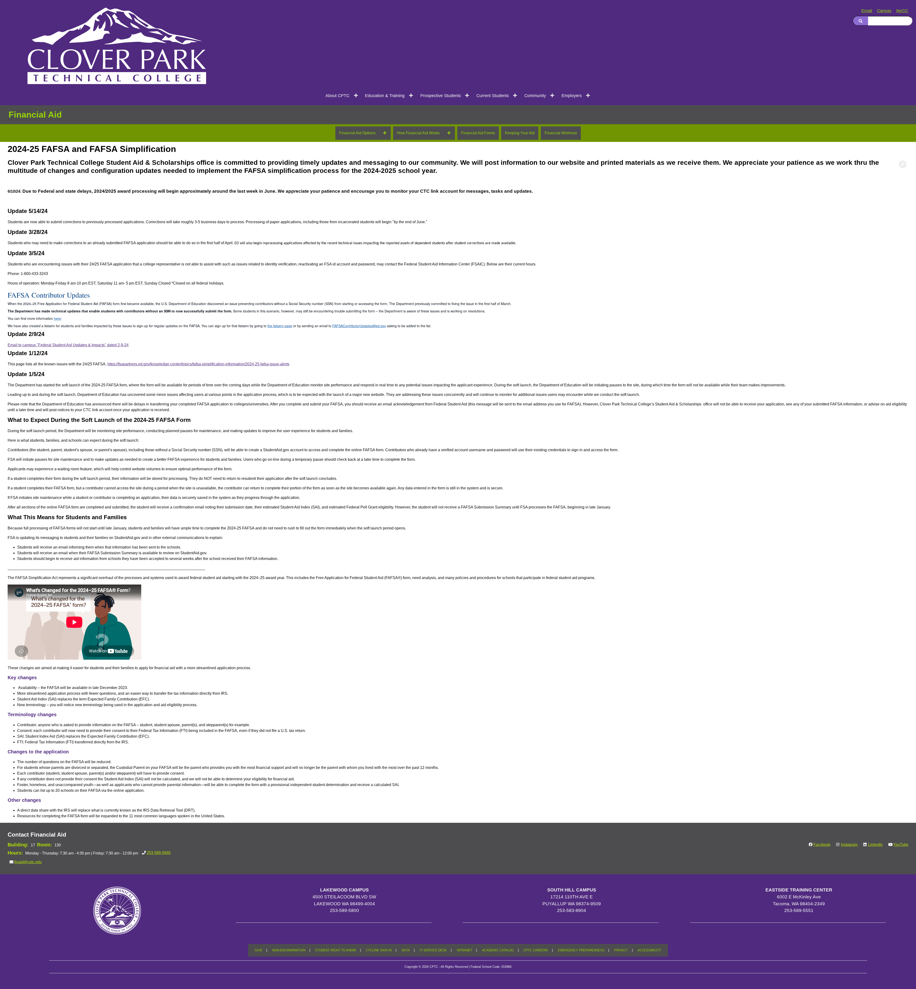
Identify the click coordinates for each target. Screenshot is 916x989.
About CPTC (337, 95)
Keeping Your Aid (520, 133)
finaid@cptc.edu (28, 862)
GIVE (258, 950)
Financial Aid (35, 114)
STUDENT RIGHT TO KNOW (335, 950)
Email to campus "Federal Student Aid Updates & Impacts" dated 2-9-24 (68, 345)
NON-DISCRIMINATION (288, 950)
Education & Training (385, 95)
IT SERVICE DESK (433, 950)
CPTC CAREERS (536, 950)
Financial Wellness (561, 133)
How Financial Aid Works (418, 133)
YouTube (900, 845)
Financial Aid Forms (478, 133)
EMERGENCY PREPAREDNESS (581, 950)
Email (866, 10)
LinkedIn (875, 845)
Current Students (492, 95)
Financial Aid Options (357, 133)
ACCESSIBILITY (649, 950)
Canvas (884, 10)
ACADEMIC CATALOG (498, 950)
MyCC (902, 10)
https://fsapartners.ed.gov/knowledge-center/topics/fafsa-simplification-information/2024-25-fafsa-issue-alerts (198, 364)
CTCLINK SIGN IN (379, 950)
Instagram (849, 845)
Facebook (821, 845)
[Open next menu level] (356, 95)
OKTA (405, 950)
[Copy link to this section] (902, 164)
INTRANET (464, 950)
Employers (572, 95)
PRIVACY (621, 950)
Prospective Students (440, 95)
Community (535, 95)
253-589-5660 (159, 853)
